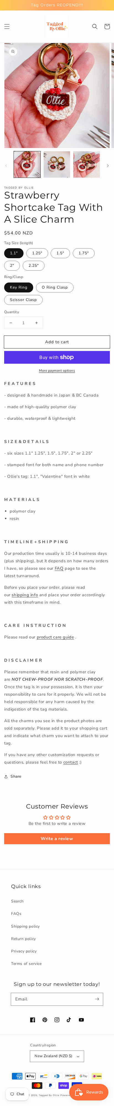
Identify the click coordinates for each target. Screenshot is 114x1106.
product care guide (55, 637)
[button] (7, 26)
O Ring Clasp (55, 287)
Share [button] (16, 776)
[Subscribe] (97, 999)
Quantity (11, 312)
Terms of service (26, 963)
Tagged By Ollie (49, 1095)
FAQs (16, 913)
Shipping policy (25, 926)
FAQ (59, 568)
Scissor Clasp (23, 299)
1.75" (84, 253)
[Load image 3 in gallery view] (86, 164)
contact (70, 762)
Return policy (23, 938)
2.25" (33, 265)
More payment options (57, 370)
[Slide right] (108, 166)
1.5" (60, 253)
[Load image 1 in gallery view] (27, 164)
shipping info (25, 595)
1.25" (37, 253)
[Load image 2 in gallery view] (57, 164)
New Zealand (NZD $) (53, 1056)
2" (12, 265)
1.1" (14, 253)
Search (17, 901)
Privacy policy (24, 951)
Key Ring (18, 287)
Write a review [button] (57, 839)
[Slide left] (6, 166)
